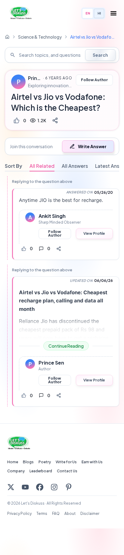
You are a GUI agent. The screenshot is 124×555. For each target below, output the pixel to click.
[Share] (55, 120)
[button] (62, 146)
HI (99, 13)
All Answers (75, 166)
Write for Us (66, 462)
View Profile (94, 233)
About (70, 513)
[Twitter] (10, 487)
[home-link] (7, 36)
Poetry (45, 462)
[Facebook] (39, 487)
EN (87, 13)
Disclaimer (89, 513)
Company (16, 471)
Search (100, 55)
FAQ (56, 513)
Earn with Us (92, 462)
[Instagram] (54, 487)
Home (12, 462)
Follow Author (94, 80)
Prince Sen (34, 78)
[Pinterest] (68, 487)
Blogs (28, 462)
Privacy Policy (19, 513)
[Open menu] (113, 13)
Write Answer (92, 146)
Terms (41, 513)
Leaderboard (40, 471)
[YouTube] (25, 487)
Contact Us (67, 471)
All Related (41, 166)
